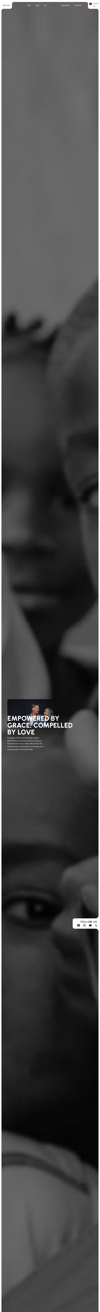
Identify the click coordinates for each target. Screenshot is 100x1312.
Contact (78, 5)
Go (45, 5)
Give (37, 5)
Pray (29, 5)
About (53, 5)
